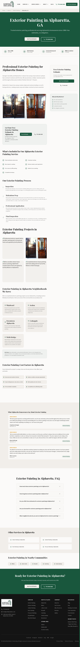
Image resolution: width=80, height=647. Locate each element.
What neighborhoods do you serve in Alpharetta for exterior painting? (39, 516)
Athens (43, 624)
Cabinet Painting (31, 608)
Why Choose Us (58, 608)
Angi (45, 638)
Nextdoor (40, 638)
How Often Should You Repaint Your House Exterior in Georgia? (73, 626)
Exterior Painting (16, 10)
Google (52, 638)
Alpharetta (43, 603)
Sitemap (77, 641)
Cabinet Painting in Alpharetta (51, 539)
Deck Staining (31, 610)
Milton (13, 564)
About (45, 4)
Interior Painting (31, 603)
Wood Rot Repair (32, 618)
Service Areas (35, 4)
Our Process (57, 605)
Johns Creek (24, 564)
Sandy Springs (59, 564)
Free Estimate (24, 134)
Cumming (47, 564)
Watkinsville (44, 627)
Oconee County (45, 629)
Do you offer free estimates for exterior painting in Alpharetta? (37, 501)
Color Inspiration (72, 610)
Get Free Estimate (71, 4)
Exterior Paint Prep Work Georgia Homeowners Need (72, 622)
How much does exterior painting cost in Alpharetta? (34, 486)
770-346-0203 (61, 4)
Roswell (35, 564)
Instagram (34, 638)
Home (18, 4)
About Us (57, 603)
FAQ (69, 605)
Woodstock (44, 618)
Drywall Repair (31, 615)
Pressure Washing (32, 613)
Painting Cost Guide (72, 608)
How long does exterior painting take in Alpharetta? (34, 494)
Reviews (57, 610)
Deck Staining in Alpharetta (18, 546)
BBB (48, 638)
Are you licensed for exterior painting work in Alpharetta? (35, 508)
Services (25, 4)
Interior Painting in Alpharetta (18, 539)
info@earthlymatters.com (9, 612)
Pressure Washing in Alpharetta (51, 546)
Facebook (28, 638)
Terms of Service (69, 641)
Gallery (56, 613)
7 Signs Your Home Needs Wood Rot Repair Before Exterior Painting (73, 624)
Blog (52, 4)
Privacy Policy (59, 641)
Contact (70, 615)
